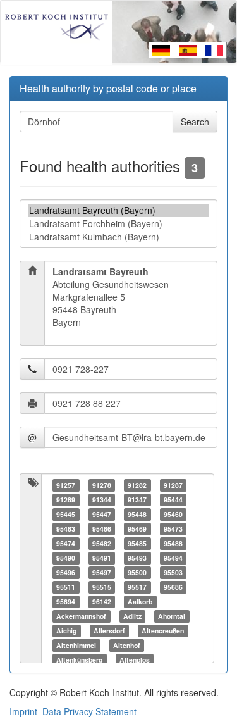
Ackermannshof (81, 616)
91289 (65, 499)
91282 (137, 485)
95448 (137, 514)
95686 (173, 587)
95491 (101, 558)
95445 (65, 514)
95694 (65, 601)
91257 (65, 485)
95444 (173, 499)
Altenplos (134, 660)
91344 (101, 499)
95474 (65, 543)
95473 (173, 529)
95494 (173, 558)
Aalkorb (140, 601)
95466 (101, 529)
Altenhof (126, 645)
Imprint (23, 711)
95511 (65, 587)
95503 (173, 572)
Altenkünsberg (79, 660)
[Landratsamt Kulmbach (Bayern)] (118, 237)
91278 (101, 485)
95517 (137, 587)
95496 (65, 572)
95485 (137, 543)
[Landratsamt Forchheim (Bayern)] (118, 223)
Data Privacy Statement (89, 711)
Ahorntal (171, 616)
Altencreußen (163, 630)
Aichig (66, 630)
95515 (101, 587)
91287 (173, 485)
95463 (65, 529)
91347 (137, 499)
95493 (137, 558)
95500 (137, 572)
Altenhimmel (76, 645)
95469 (137, 529)
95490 (65, 558)
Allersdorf (109, 630)
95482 (101, 543)
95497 (101, 572)
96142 (101, 601)
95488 (173, 543)
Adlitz (132, 616)
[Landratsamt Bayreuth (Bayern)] (118, 210)
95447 (101, 514)
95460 (173, 514)
